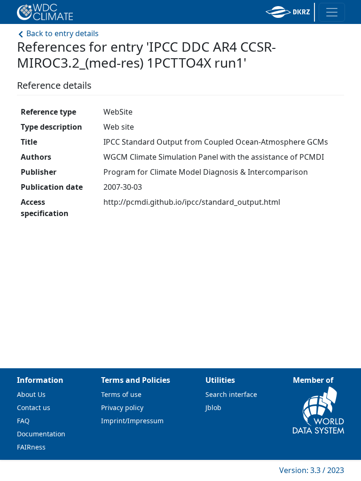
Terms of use (121, 394)
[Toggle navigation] (332, 12)
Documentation (41, 433)
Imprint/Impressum (132, 420)
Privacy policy (122, 407)
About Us (31, 394)
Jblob (213, 407)
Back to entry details (61, 33)
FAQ (23, 420)
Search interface (231, 394)
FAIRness (31, 446)
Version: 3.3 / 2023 (311, 470)
